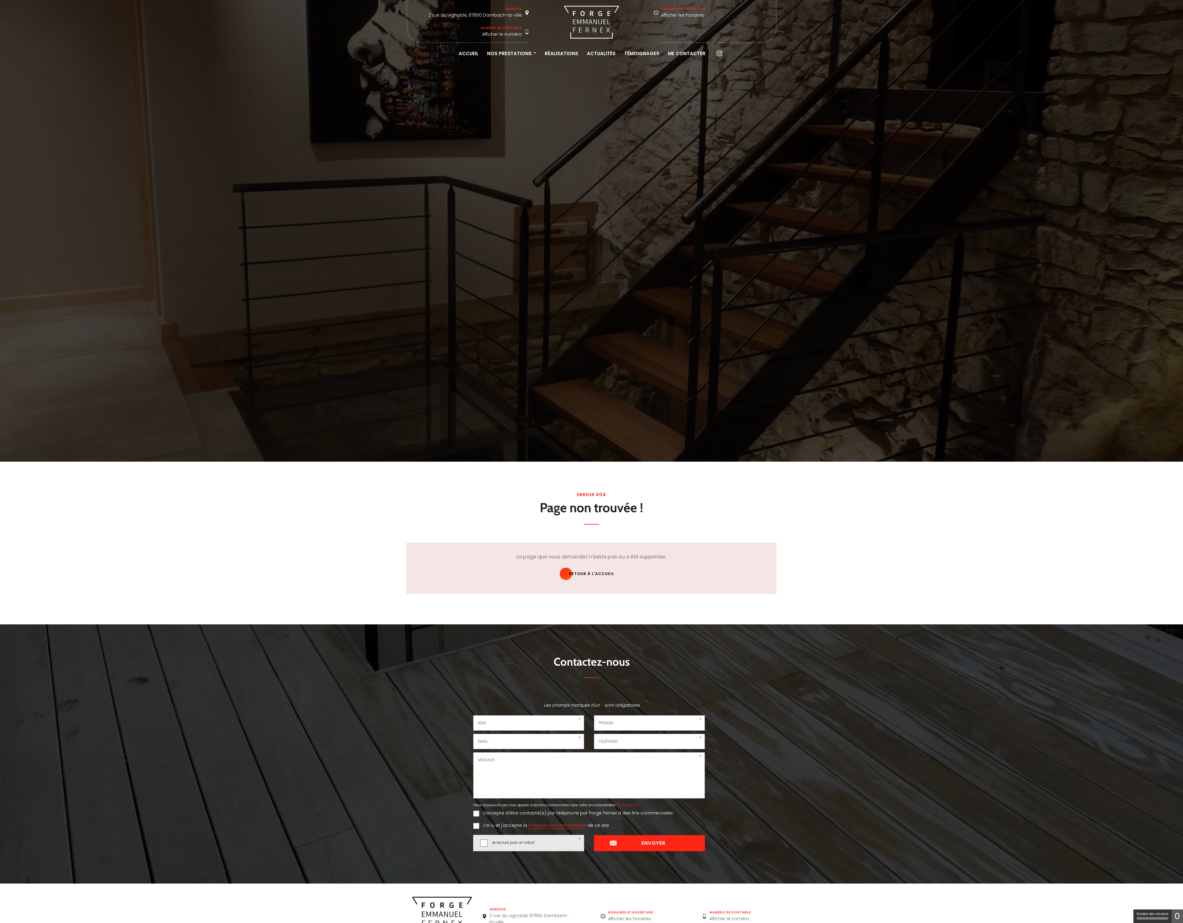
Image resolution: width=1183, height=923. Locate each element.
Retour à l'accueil (591, 573)
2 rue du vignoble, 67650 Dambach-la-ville (475, 15)
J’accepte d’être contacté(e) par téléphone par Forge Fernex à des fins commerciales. (578, 813)
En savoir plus (627, 805)
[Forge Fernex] (591, 22)
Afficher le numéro (502, 34)
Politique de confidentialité (557, 825)
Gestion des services (1152, 914)
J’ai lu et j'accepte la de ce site (545, 825)
